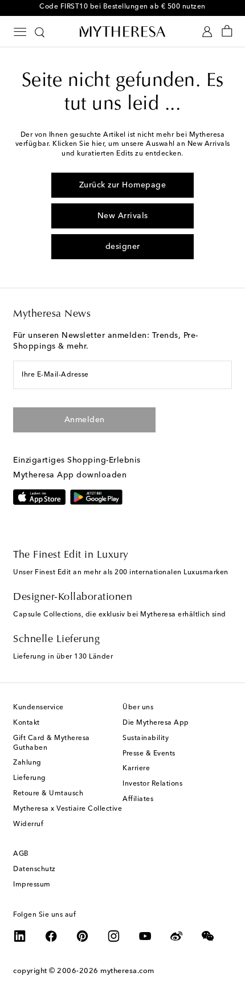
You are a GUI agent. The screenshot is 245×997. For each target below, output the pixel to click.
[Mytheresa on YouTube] (145, 936)
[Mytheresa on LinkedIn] (20, 936)
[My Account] (207, 32)
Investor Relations (152, 784)
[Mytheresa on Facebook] (51, 936)
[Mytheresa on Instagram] (114, 936)
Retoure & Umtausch (48, 793)
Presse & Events (148, 753)
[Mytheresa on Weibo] (176, 936)
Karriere (136, 768)
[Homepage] (122, 31)
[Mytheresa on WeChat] (208, 936)
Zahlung (27, 762)
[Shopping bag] (227, 32)
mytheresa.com (127, 971)
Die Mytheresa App (155, 723)
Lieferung (29, 778)
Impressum (32, 884)
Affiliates (137, 799)
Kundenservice (38, 707)
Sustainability (145, 738)
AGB (21, 854)
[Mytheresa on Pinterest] (82, 936)
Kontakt (26, 723)
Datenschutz (34, 869)
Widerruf (28, 824)
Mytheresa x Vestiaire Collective (67, 809)
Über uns (137, 707)
